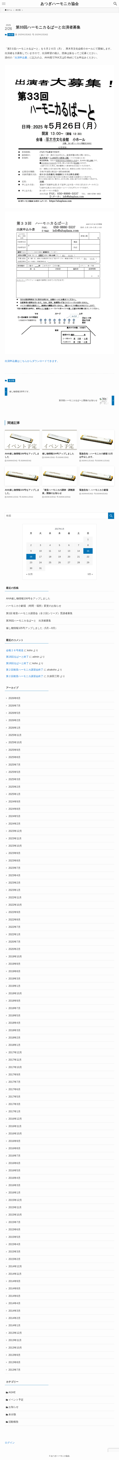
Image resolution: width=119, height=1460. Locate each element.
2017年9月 (14, 1074)
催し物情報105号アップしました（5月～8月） (32, 628)
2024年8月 (14, 809)
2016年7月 (14, 1155)
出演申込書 (21, 57)
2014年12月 (15, 1266)
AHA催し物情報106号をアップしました (28, 598)
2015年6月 (14, 1229)
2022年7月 (14, 927)
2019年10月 (15, 956)
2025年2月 (14, 786)
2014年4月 (14, 1303)
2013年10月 (15, 1347)
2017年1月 (14, 1111)
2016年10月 (15, 1133)
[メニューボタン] (3, 3)
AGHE (12, 1392)
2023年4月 (14, 875)
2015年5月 (14, 1237)
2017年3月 (14, 1104)
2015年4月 (14, 1244)
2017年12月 (15, 1052)
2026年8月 (14, 698)
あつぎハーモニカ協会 (59, 4)
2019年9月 (14, 963)
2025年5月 (14, 772)
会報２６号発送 (14, 650)
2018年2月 (14, 1037)
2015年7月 (14, 1222)
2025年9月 (14, 750)
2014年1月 (14, 1325)
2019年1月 (14, 986)
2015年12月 (15, 1200)
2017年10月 (15, 1067)
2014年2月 (14, 1318)
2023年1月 (14, 890)
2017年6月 (14, 1089)
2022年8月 (14, 919)
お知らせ (13, 1407)
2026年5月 (14, 713)
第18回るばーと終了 (17, 656)
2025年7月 (14, 764)
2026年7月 (14, 705)
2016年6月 (14, 1163)
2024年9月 (14, 801)
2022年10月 (15, 904)
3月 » (90, 574)
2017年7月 (14, 1082)
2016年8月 (14, 1148)
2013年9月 (14, 1355)
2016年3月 (14, 1185)
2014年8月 (14, 1288)
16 (31, 556)
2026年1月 (14, 727)
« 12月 (29, 574)
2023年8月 (14, 860)
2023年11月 (15, 838)
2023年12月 (15, 831)
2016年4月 (14, 1178)
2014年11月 (15, 1274)
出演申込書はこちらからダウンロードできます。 (32, 361)
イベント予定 (16, 1399)
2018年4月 (14, 1023)
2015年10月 (15, 1214)
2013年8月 (14, 1362)
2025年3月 (14, 779)
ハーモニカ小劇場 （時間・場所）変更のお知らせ (33, 605)
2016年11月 (15, 1126)
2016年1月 (14, 1192)
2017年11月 (15, 1059)
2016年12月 (15, 1118)
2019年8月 (14, 971)
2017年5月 (14, 1096)
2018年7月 (14, 1008)
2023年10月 (15, 845)
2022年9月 (14, 912)
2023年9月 (14, 853)
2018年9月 (14, 1000)
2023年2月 (14, 882)
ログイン (10, 1442)
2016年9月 (14, 1141)
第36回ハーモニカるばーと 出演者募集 (28, 620)
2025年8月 (14, 757)
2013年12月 (15, 1333)
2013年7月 (14, 1369)
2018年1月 (14, 1045)
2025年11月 (15, 735)
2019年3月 (14, 978)
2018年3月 (14, 1030)
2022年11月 (15, 897)
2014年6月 (14, 1296)
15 (88, 551)
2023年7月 (14, 868)
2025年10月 (15, 742)
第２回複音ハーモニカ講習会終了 (24, 669)
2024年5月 (14, 816)
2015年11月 (15, 1207)
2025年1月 (14, 794)
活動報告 (13, 1421)
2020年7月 (14, 941)
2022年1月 (14, 934)
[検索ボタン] (115, 3)
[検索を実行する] (111, 515)
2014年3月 (14, 1310)
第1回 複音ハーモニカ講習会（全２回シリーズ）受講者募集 (39, 613)
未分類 (10, 35)
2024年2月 (14, 823)
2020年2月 (14, 949)
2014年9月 (14, 1281)
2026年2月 (14, 720)
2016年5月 (14, 1170)
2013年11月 (15, 1340)
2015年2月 (14, 1259)
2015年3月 (14, 1251)
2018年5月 (14, 1015)
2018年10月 (15, 993)
